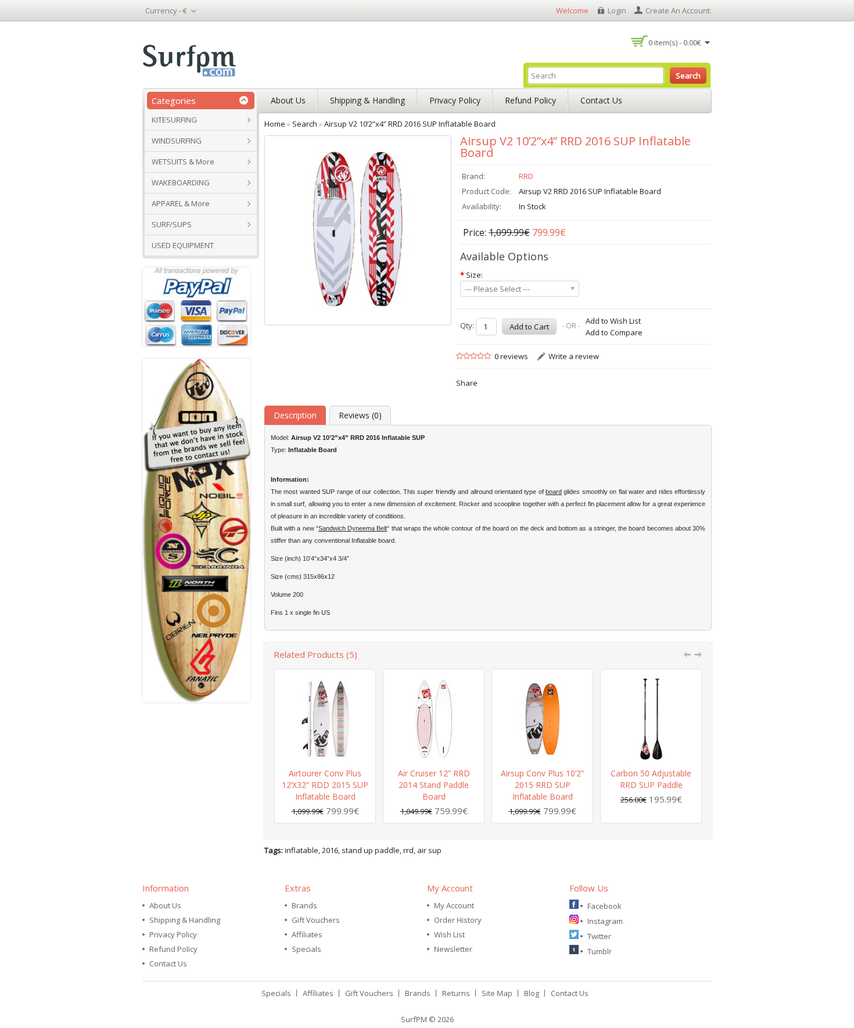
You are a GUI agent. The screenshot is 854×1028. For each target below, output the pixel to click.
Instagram (605, 921)
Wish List (449, 934)
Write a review (573, 356)
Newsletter (453, 949)
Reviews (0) (360, 415)
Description (295, 415)
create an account (677, 10)
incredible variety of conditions (361, 516)
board (554, 491)
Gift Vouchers (316, 920)
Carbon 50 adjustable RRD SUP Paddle (651, 779)
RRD (526, 176)
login (617, 10)
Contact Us (601, 100)
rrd (408, 850)
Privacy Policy (454, 100)
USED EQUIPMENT (183, 245)
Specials (306, 949)
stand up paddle (371, 850)
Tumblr (599, 951)
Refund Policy (530, 100)
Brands (304, 905)
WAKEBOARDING (181, 182)
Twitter (599, 936)
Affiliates (307, 934)
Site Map (497, 993)
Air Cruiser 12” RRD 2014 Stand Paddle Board (434, 785)
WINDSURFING (177, 140)
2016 (330, 850)
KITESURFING (174, 119)
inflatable (301, 850)
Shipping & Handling (367, 100)
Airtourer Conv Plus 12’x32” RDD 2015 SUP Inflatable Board (325, 785)
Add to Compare (614, 332)
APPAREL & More (181, 203)
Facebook (604, 906)
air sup (429, 850)
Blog (531, 993)
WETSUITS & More (183, 161)
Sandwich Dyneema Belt (352, 528)
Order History (458, 920)
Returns (456, 993)
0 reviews (511, 356)
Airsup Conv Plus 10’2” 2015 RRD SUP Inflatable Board (542, 785)
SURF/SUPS (172, 224)
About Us (288, 100)
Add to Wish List (613, 321)
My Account (454, 905)
